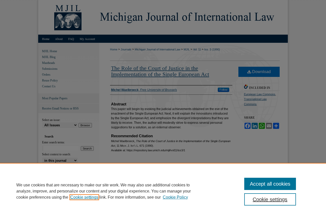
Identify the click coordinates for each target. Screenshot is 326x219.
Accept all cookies (270, 184)
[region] (163, 191)
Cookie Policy (175, 197)
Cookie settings (84, 197)
